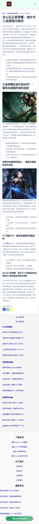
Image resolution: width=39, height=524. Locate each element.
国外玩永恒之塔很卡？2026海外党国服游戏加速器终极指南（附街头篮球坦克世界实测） (13, 420)
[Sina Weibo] (11, 309)
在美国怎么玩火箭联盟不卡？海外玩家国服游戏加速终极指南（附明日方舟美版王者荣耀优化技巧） (13, 426)
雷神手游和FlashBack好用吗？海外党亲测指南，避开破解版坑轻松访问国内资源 (13, 367)
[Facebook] (4, 309)
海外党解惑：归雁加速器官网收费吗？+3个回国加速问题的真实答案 (13, 373)
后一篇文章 (20, 321)
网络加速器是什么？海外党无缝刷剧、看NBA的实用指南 (13, 390)
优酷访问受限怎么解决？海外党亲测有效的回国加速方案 (13, 355)
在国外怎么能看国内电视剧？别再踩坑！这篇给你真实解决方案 (13, 338)
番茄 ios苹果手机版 (19, 451)
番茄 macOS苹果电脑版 (19, 447)
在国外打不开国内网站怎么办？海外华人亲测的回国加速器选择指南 (13, 332)
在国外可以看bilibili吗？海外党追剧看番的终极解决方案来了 (13, 344)
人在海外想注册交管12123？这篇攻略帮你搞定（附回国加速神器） (13, 349)
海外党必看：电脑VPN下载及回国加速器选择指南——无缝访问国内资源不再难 (13, 385)
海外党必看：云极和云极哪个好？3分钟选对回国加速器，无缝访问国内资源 (13, 379)
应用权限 (19, 475)
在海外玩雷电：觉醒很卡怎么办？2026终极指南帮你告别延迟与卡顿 (13, 408)
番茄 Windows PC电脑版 (19, 442)
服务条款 (19, 466)
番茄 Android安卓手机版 (20, 456)
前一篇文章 (20, 317)
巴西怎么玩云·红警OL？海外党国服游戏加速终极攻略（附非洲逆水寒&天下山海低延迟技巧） (13, 403)
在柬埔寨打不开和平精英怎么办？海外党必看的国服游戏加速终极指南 (13, 414)
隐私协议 (19, 471)
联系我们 (19, 480)
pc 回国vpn (7, 243)
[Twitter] (8, 309)
